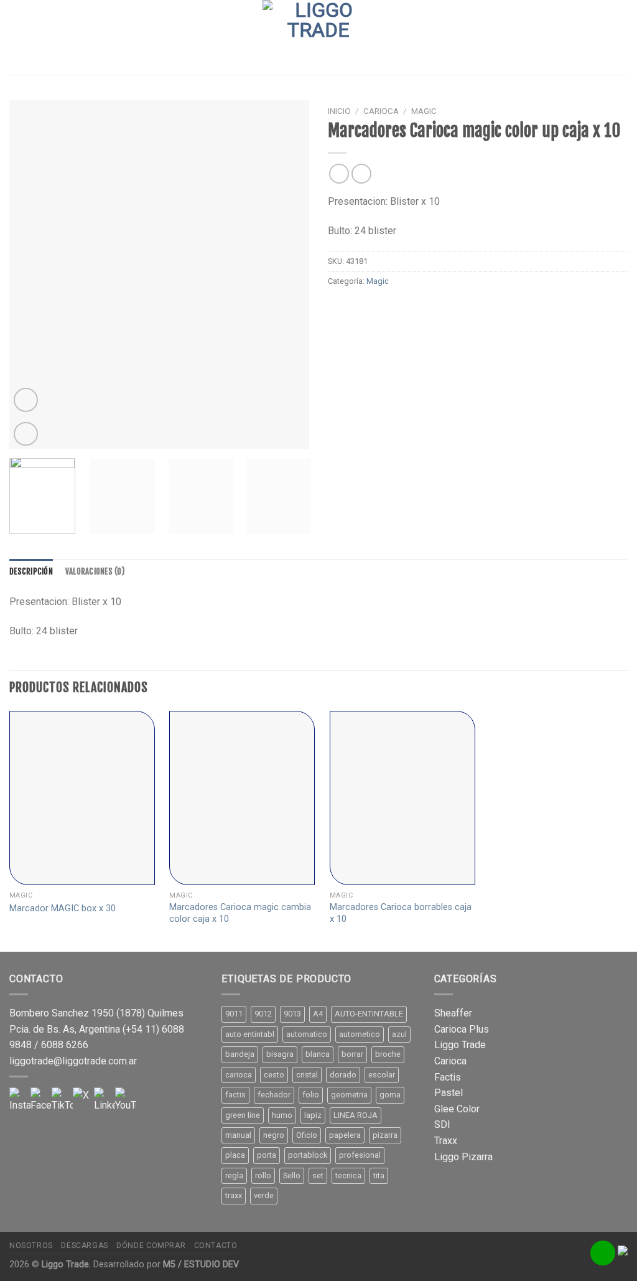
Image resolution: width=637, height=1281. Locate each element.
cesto (274, 1074)
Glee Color (457, 1109)
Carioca (381, 111)
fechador (274, 1094)
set (317, 1175)
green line (242, 1115)
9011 (234, 1013)
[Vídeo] (26, 400)
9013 (292, 1013)
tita (378, 1175)
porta (266, 1155)
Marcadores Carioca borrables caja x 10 (401, 913)
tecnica (348, 1175)
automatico (306, 1034)
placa (235, 1155)
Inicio (339, 111)
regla (234, 1175)
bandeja (239, 1054)
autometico (359, 1034)
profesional (360, 1155)
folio (310, 1094)
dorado (343, 1074)
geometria (349, 1094)
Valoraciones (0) (94, 571)
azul (399, 1034)
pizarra (385, 1135)
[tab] (31, 571)
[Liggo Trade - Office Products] (318, 37)
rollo (263, 1175)
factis (235, 1094)
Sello (291, 1175)
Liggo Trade (460, 1045)
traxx (233, 1195)
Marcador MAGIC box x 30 (62, 908)
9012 (263, 1013)
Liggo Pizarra (463, 1157)
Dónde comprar (150, 1245)
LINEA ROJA (355, 1115)
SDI (442, 1124)
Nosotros (31, 1245)
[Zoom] (26, 434)
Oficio (306, 1135)
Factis (447, 1077)
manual (238, 1135)
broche (388, 1054)
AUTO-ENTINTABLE (369, 1013)
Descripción (31, 571)
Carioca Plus (461, 1029)
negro (273, 1135)
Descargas (84, 1245)
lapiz (313, 1115)
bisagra (280, 1054)
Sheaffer (453, 1013)
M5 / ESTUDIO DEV (201, 1264)
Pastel (448, 1093)
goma (390, 1094)
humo (282, 1115)
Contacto (216, 1245)
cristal (307, 1074)
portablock (307, 1155)
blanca (317, 1054)
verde (264, 1195)
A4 (318, 1013)
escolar (381, 1074)
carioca (238, 1074)
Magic (424, 111)
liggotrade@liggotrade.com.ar (73, 1061)
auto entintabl (249, 1034)
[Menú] (16, 37)
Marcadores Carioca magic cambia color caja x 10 (240, 913)
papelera (345, 1135)
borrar (352, 1054)
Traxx (445, 1141)
